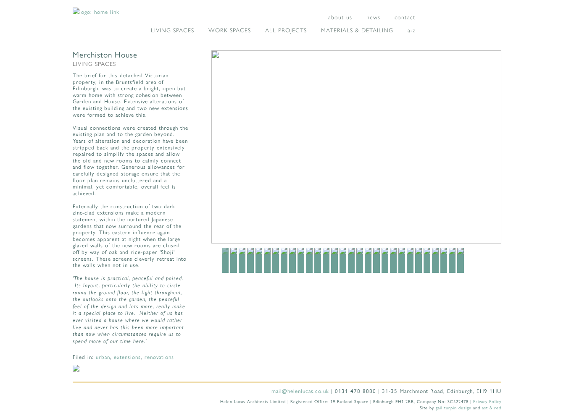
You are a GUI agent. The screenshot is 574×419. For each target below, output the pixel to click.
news (373, 17)
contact (405, 17)
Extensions (127, 357)
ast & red (491, 407)
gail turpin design (453, 407)
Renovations (159, 357)
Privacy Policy (487, 401)
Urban (103, 357)
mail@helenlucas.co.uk (300, 391)
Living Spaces (172, 30)
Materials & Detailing (357, 30)
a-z (412, 30)
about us (340, 17)
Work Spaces (229, 30)
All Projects (286, 30)
